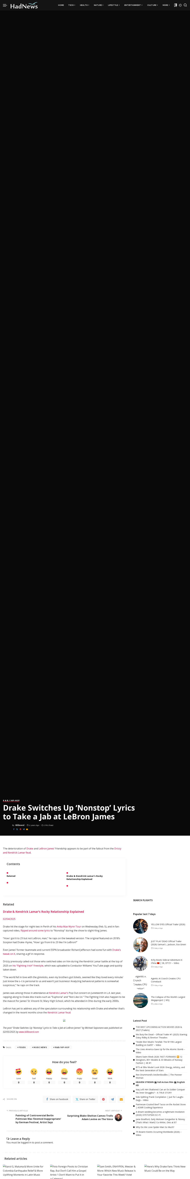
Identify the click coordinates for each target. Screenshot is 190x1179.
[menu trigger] (6, 5)
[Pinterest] (20, 829)
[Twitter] (17, 829)
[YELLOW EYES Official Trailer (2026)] (140, 926)
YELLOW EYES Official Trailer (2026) (168, 924)
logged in (26, 1142)
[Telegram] (23, 829)
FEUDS (22, 1047)
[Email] (27, 829)
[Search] (185, 5)
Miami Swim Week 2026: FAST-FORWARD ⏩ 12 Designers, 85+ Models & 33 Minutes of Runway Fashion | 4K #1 (159, 1059)
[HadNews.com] (24, 5)
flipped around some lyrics (35, 930)
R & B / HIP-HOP (11, 801)
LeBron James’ (47, 848)
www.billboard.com (29, 1031)
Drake (29, 848)
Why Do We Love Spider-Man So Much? (155, 1127)
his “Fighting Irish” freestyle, (28, 965)
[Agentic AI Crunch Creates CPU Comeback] (140, 982)
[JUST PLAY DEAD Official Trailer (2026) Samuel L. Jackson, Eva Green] (140, 944)
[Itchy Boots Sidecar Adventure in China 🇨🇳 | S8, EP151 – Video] (140, 963)
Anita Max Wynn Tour (69, 926)
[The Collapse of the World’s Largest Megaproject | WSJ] (140, 1000)
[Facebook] (13, 829)
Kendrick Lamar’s (58, 993)
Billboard (19, 825)
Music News (40, 1047)
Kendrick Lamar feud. (59, 1012)
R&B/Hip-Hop (62, 1047)
